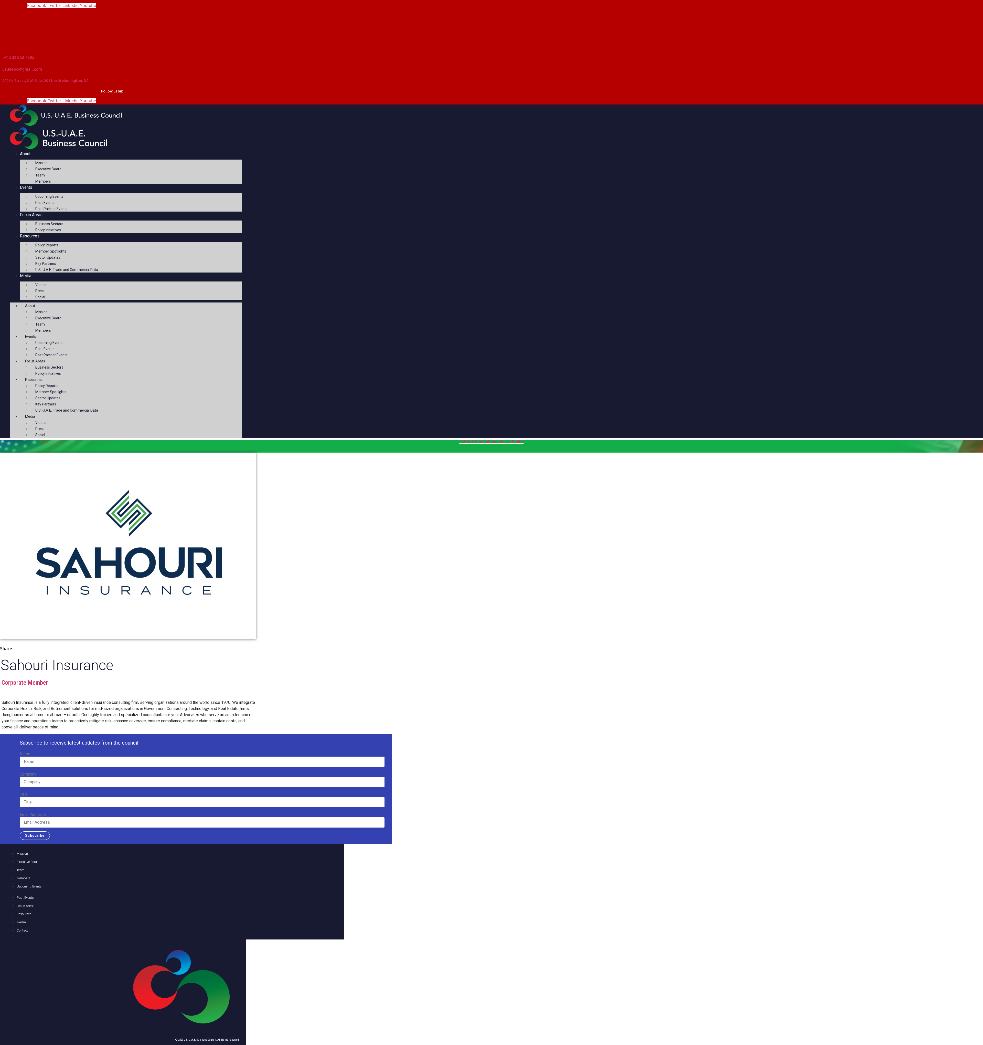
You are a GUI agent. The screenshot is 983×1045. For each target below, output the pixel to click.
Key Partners (45, 264)
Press (40, 291)
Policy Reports (46, 245)
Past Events (45, 203)
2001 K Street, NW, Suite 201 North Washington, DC (45, 81)
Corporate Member (25, 682)
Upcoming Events (49, 196)
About (25, 153)
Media (25, 275)
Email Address (33, 815)
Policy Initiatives (48, 230)
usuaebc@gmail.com (22, 69)
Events (26, 187)
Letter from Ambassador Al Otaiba (492, 441)
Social (40, 297)
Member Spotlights (50, 251)
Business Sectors (49, 224)
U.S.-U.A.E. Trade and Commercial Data (66, 270)
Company (28, 774)
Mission (41, 163)
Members (43, 181)
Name (25, 754)
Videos (40, 285)
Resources (29, 236)
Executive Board (48, 169)
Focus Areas (31, 214)
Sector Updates (47, 257)
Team (40, 175)
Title (24, 794)
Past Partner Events (51, 209)
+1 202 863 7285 (19, 57)
